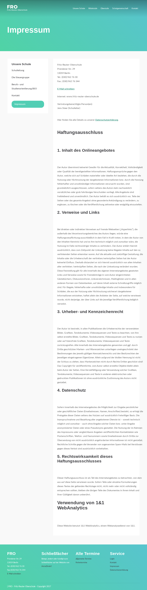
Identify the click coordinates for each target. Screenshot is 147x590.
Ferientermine (81, 563)
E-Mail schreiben (66, 89)
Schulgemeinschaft (120, 8)
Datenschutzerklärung (106, 120)
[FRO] (17, 10)
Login (112, 559)
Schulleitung (18, 70)
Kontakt (135, 8)
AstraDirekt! (46, 566)
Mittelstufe (92, 8)
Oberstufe (105, 8)
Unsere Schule (79, 8)
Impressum (19, 104)
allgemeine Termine (83, 559)
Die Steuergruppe (20, 77)
